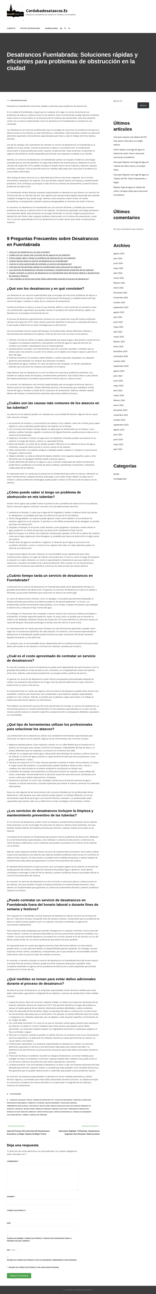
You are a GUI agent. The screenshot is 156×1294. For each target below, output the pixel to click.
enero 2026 (118, 287)
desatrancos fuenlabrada (17, 1103)
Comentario (13, 1161)
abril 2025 (117, 331)
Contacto (11, 28)
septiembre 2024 (120, 366)
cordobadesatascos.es (46, 10)
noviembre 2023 (120, 415)
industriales (34, 1106)
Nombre (11, 1197)
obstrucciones (29, 1109)
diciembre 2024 (120, 351)
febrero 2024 (119, 400)
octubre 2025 (119, 302)
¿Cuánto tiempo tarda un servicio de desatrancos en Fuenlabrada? (38, 261)
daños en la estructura (82, 1100)
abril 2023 (117, 449)
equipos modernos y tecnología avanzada (61, 1103)
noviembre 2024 (120, 356)
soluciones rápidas (14, 1115)
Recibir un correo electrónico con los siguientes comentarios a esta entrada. (42, 1260)
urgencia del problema (38, 1115)
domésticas (32, 1103)
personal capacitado (60, 1109)
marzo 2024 (118, 395)
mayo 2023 (118, 444)
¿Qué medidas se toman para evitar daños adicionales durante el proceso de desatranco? (49, 279)
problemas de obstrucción (79, 1109)
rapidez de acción (13, 1112)
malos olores (45, 1106)
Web (8, 1223)
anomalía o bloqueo (18, 1100)
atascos (29, 1100)
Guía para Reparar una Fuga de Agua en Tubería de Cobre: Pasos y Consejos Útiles (131, 166)
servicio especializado (45, 1112)
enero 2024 (118, 405)
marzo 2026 (118, 278)
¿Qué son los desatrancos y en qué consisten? (29, 252)
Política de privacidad (30, 28)
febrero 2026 (119, 283)
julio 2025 (117, 317)
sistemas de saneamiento (82, 1112)
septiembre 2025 (120, 307)
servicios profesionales (63, 1112)
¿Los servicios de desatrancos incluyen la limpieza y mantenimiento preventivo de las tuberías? (51, 270)
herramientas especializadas (18, 1106)
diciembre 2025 (120, 292)
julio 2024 (117, 376)
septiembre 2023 (120, 424)
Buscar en (117, 101)
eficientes (40, 1103)
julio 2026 (117, 258)
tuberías (25, 1115)
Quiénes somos (51, 28)
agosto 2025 (118, 312)
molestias (10, 1109)
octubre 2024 (119, 361)
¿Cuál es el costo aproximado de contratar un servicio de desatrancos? (40, 264)
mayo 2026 (118, 268)
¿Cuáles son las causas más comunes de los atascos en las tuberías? (39, 255)
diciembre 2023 (120, 410)
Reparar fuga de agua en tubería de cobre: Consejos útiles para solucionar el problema (130, 191)
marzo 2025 (118, 336)
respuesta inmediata (28, 1112)
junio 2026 (118, 263)
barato (116, 474)
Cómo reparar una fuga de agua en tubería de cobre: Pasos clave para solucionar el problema (129, 153)
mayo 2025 (118, 327)
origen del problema (43, 1109)
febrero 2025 (119, 341)
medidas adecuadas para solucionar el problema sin (71, 1106)
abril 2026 (117, 273)
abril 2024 (117, 390)
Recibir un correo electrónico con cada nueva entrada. (34, 1267)
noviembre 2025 (120, 297)
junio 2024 (118, 380)
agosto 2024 (118, 371)
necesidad (19, 1109)
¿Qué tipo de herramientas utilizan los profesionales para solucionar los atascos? (45, 267)
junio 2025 (118, 322)
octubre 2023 (119, 420)
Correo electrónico (16, 1210)
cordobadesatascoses (18, 100)
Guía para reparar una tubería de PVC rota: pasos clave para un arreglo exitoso (130, 141)
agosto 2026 (118, 253)
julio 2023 (117, 434)
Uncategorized (15, 1094)
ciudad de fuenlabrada (63, 1100)
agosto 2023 (118, 429)
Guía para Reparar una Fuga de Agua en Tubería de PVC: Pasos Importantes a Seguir (131, 178)
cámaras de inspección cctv (43, 1100)
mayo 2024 (118, 385)
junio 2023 (118, 439)
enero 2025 (118, 346)
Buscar (143, 105)
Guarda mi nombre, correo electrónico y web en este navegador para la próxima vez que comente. (39, 1239)
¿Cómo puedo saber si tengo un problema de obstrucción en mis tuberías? (42, 258)
